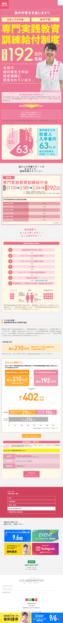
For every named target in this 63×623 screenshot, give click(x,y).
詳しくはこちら (31, 436)
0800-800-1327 (31, 565)
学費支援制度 (12, 501)
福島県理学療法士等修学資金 (16, 512)
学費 (10, 498)
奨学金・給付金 (12, 505)
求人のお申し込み (6, 592)
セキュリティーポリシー (8, 586)
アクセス (31, 609)
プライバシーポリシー (7, 589)
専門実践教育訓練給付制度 (15, 508)
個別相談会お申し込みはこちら (31, 474)
